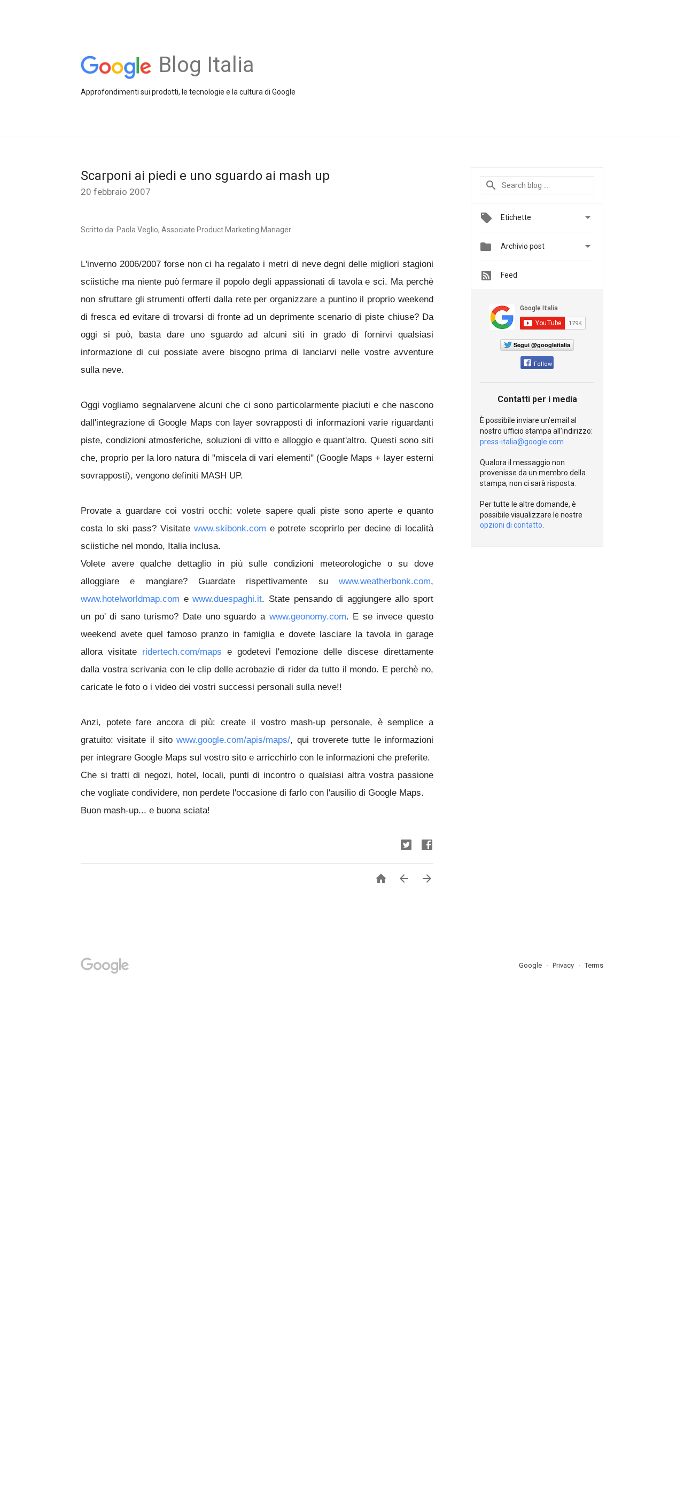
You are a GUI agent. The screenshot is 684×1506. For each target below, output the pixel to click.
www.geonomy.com (307, 616)
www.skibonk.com (230, 528)
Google (531, 965)
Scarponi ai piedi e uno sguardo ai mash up (205, 175)
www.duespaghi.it (227, 599)
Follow (543, 363)
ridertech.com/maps (182, 652)
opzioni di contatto (511, 525)
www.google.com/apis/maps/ (233, 740)
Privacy (564, 965)
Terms (594, 965)
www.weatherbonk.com (385, 581)
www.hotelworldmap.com (130, 599)
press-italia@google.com (522, 441)
